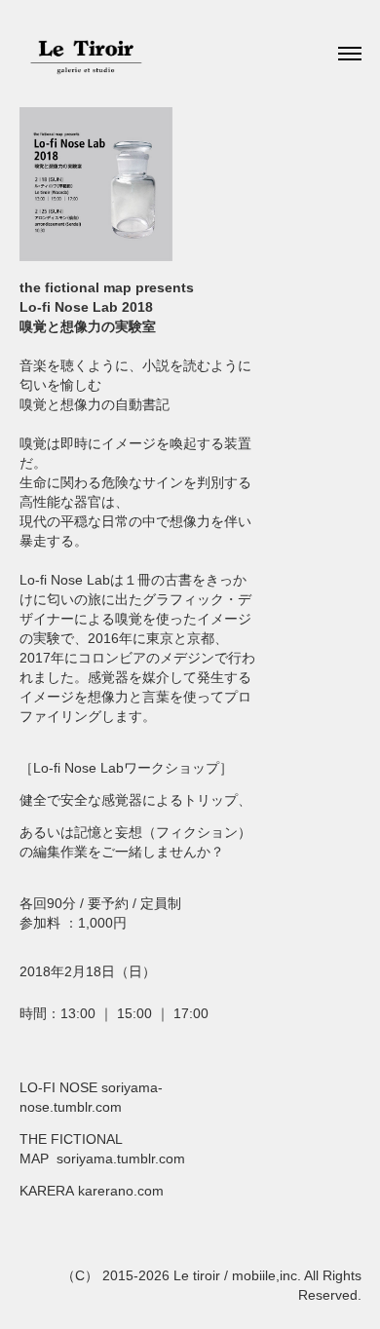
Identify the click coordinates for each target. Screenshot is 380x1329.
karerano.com (121, 1190)
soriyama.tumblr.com (121, 1158)
